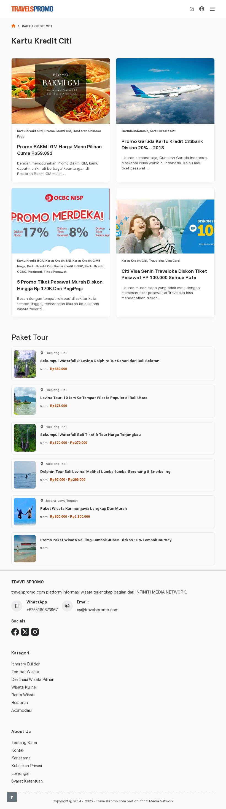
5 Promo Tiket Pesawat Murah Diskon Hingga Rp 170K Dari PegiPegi (60, 285)
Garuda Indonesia (135, 131)
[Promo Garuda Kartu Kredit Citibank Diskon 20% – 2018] (165, 91)
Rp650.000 (58, 368)
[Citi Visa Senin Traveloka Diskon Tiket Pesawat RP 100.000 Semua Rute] (165, 221)
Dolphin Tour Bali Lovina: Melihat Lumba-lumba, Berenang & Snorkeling (105, 471)
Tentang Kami (24, 742)
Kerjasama (21, 758)
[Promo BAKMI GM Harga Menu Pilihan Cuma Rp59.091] (61, 91)
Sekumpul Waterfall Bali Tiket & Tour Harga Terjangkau (90, 434)
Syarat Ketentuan (27, 781)
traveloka (156, 260)
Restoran (19, 702)
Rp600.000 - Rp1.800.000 (70, 516)
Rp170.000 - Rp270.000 (68, 442)
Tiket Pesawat (55, 271)
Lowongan (21, 773)
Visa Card (172, 260)
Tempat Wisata (25, 671)
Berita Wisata (23, 694)
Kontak (17, 750)
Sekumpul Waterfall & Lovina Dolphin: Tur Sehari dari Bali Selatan (100, 360)
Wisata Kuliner (24, 687)
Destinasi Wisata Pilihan (32, 679)
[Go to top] (12, 797)
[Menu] (212, 8)
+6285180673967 (42, 609)
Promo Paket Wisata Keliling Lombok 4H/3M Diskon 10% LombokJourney (105, 539)
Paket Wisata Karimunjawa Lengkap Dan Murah (83, 508)
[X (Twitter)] (25, 632)
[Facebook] (15, 632)
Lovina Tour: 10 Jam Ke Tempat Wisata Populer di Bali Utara (93, 397)
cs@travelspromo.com (98, 609)
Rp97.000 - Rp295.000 (67, 479)
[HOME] (13, 26)
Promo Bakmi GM (57, 131)
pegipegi (35, 271)
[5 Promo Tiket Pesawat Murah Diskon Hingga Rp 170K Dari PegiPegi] (61, 221)
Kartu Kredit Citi (30, 131)
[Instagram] (35, 632)
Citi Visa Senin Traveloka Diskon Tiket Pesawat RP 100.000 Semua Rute (164, 274)
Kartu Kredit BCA (30, 260)
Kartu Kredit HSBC (68, 266)
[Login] (201, 8)
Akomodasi (21, 710)
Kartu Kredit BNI (58, 260)
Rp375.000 (58, 405)
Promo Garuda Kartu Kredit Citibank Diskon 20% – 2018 (162, 144)
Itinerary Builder (25, 664)
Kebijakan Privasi (26, 765)
